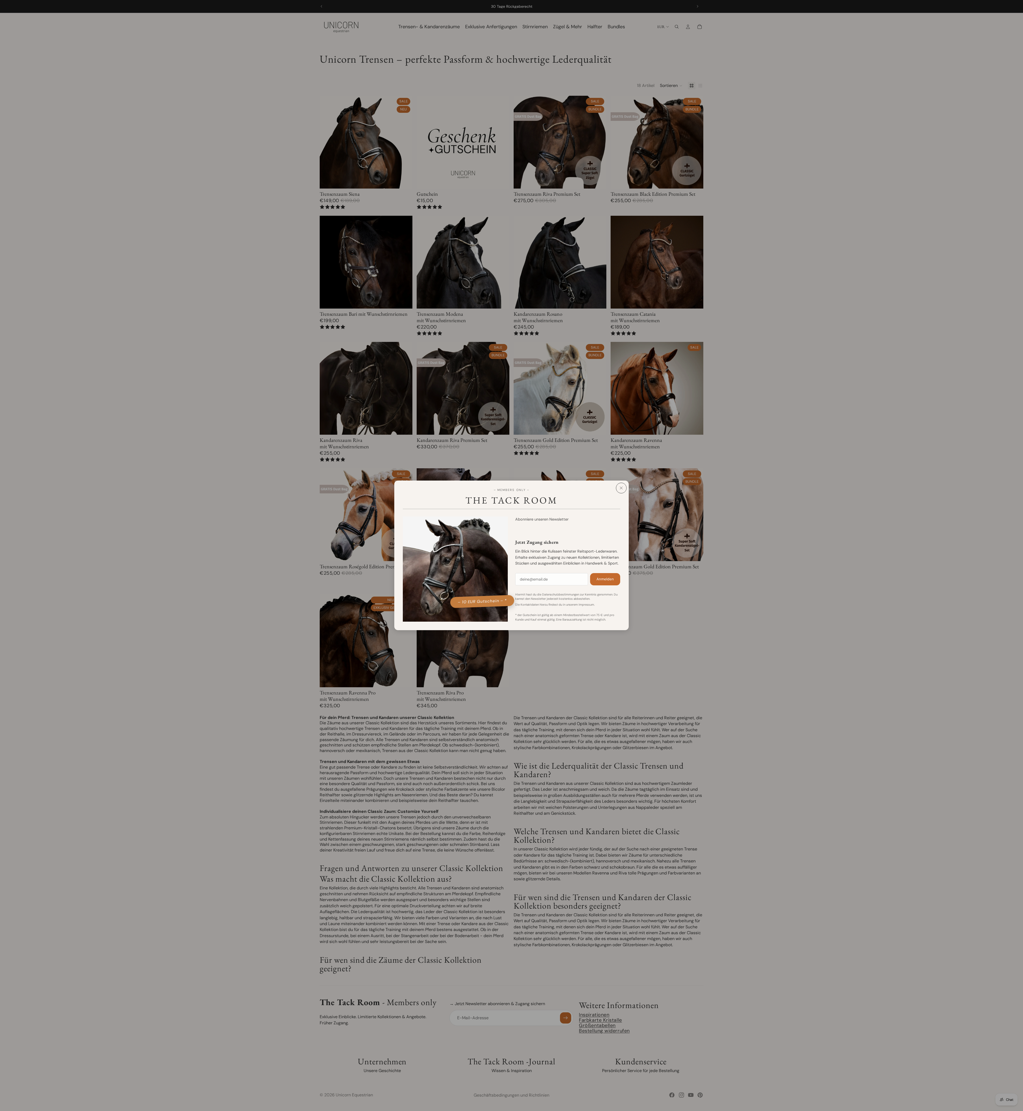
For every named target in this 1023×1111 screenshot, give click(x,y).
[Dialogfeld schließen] (621, 488)
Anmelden (605, 579)
